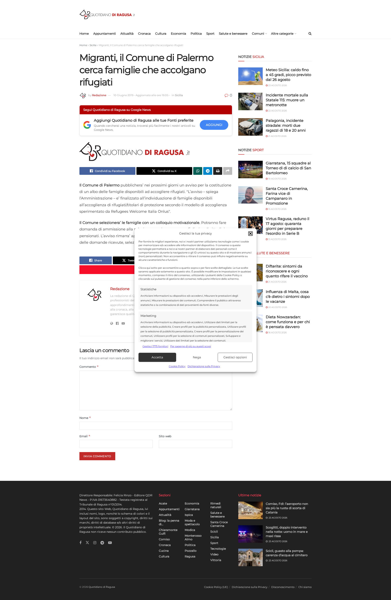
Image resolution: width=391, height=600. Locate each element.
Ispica (189, 515)
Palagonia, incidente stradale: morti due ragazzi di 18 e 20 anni (286, 125)
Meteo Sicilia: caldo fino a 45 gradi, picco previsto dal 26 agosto (288, 75)
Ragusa (190, 556)
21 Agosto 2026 (277, 136)
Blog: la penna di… (169, 522)
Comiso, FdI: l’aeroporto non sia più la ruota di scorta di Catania (287, 508)
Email (84, 436)
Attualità (127, 33)
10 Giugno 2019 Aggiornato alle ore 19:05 (141, 95)
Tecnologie (218, 548)
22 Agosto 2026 (277, 110)
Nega (197, 357)
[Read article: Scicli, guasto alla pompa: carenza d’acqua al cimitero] (250, 557)
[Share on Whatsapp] (197, 171)
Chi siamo (305, 587)
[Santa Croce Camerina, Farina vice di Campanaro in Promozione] (250, 195)
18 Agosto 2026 (277, 332)
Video (214, 554)
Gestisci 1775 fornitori (155, 346)
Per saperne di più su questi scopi (190, 346)
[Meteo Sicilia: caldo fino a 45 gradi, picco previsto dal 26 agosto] (250, 76)
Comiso (164, 539)
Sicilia (93, 45)
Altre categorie (282, 33)
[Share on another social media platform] (227, 171)
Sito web (165, 436)
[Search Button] (310, 34)
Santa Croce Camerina (219, 524)
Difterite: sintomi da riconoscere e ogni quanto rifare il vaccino (287, 271)
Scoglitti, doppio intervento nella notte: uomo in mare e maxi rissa (287, 531)
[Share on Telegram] (207, 171)
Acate (163, 503)
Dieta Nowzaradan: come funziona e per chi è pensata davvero (288, 322)
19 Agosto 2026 (277, 178)
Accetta (157, 357)
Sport (210, 33)
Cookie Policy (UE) (216, 587)
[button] (250, 233)
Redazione (99, 95)
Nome (85, 418)
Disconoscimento (282, 587)
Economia (178, 33)
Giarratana (192, 509)
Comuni (258, 33)
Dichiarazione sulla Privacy (204, 366)
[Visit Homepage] (107, 14)
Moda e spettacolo (192, 522)
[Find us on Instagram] (94, 543)
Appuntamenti (104, 33)
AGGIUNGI (214, 125)
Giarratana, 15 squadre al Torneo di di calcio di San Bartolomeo (288, 168)
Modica (190, 530)
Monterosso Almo (193, 537)
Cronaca (144, 33)
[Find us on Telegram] (102, 543)
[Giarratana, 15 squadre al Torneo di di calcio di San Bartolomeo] (250, 169)
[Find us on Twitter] (87, 542)
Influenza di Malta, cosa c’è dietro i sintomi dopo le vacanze (288, 297)
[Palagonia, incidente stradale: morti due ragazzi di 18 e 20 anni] (250, 127)
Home (84, 33)
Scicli (214, 531)
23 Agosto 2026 (277, 85)
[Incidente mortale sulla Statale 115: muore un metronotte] (250, 101)
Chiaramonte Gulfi (168, 531)
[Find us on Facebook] (80, 543)
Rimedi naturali (215, 505)
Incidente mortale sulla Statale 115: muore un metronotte (287, 100)
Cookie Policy (177, 366)
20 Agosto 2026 (277, 307)
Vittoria (215, 560)
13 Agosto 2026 (277, 239)
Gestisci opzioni (235, 357)
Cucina (164, 551)
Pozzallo (191, 551)
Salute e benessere (233, 33)
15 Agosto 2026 (277, 209)
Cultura (160, 33)
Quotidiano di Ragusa (102, 586)
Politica (196, 33)
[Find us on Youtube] (110, 543)
